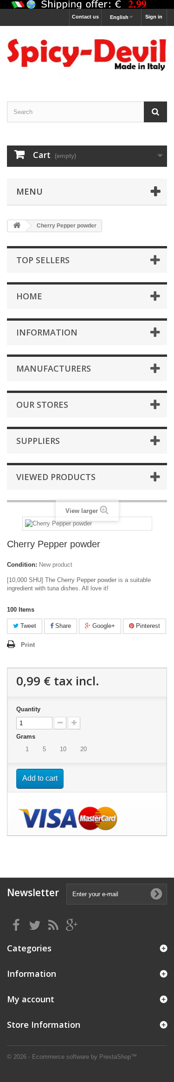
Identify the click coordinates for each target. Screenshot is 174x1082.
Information (46, 332)
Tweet (27, 625)
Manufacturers (53, 368)
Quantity (28, 709)
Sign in (153, 16)
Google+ (102, 625)
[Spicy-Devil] (87, 55)
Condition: (22, 564)
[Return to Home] (17, 226)
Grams (26, 736)
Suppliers (38, 440)
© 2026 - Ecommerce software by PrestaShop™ (72, 1056)
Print (28, 644)
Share (62, 625)
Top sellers (43, 260)
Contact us (85, 16)
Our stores (42, 404)
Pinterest (147, 625)
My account (30, 999)
